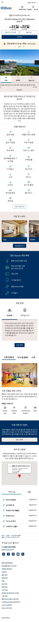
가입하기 (29, 9)
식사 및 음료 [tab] (22, 357)
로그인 (36, 9)
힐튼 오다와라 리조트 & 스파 (10, 537)
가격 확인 (22, 37)
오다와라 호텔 (16, 535)
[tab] (6, 79)
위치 (3, 535)
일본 (8, 535)
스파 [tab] (33, 357)
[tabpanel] (19, 87)
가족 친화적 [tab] (9, 357)
